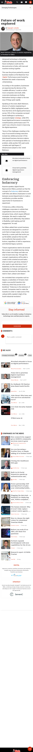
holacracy (14, 191)
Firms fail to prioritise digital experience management (19, 170)
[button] (2, 2)
